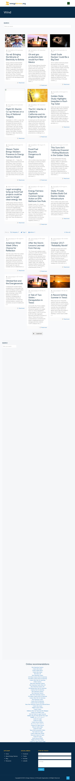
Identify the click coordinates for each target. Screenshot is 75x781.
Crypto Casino (37, 709)
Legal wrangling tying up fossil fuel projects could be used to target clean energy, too (14, 194)
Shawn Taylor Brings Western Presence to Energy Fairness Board (15, 153)
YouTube (25, 758)
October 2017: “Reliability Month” (59, 244)
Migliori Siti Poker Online (37, 740)
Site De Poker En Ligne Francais (37, 714)
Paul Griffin (11, 50)
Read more (21, 82)
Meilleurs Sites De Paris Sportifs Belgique (37, 711)
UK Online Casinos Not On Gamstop (37, 677)
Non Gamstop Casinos (37, 667)
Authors (32, 232)
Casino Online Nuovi (37, 670)
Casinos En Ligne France (37, 725)
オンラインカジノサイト (37, 723)
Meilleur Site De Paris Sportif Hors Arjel (37, 715)
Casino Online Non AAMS (37, 733)
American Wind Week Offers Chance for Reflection (13, 247)
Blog (7, 758)
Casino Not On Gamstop (37, 701)
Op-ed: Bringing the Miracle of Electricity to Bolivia (15, 57)
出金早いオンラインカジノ (37, 717)
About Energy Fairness (12, 756)
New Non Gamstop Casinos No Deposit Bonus (37, 704)
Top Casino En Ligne (37, 731)
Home (7, 754)
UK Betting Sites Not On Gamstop (37, 688)
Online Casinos (37, 682)
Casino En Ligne (37, 719)
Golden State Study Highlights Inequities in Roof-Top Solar (59, 100)
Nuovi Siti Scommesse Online (37, 730)
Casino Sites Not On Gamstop (37, 680)
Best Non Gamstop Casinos (37, 683)
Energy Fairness (30, 778)
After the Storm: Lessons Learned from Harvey (36, 245)
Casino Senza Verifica (37, 722)
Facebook (25, 754)
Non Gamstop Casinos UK (37, 686)
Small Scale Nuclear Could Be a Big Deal (60, 57)
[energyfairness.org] (15, 3)
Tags (24, 232)
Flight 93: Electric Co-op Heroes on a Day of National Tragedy (15, 113)
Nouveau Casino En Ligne (37, 735)
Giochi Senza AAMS (37, 738)
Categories (15, 232)
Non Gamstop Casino (37, 675)
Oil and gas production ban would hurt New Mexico (36, 58)
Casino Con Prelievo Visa (37, 712)
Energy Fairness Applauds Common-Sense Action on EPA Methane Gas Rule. (37, 196)
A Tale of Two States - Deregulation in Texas (35, 299)
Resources (8, 761)
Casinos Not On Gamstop (37, 690)
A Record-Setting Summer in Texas (59, 296)
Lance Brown (11, 238)
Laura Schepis (34, 238)
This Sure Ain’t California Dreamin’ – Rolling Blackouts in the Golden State (60, 151)
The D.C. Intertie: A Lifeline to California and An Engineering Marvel (37, 113)
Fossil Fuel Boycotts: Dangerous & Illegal (34, 153)
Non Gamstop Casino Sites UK (37, 685)
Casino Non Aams (37, 669)
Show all (68, 232)
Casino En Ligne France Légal (37, 741)
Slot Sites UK (37, 673)
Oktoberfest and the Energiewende (14, 282)
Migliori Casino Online (37, 707)
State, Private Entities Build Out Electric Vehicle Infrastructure (59, 195)
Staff (54, 50)
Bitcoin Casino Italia (37, 727)
